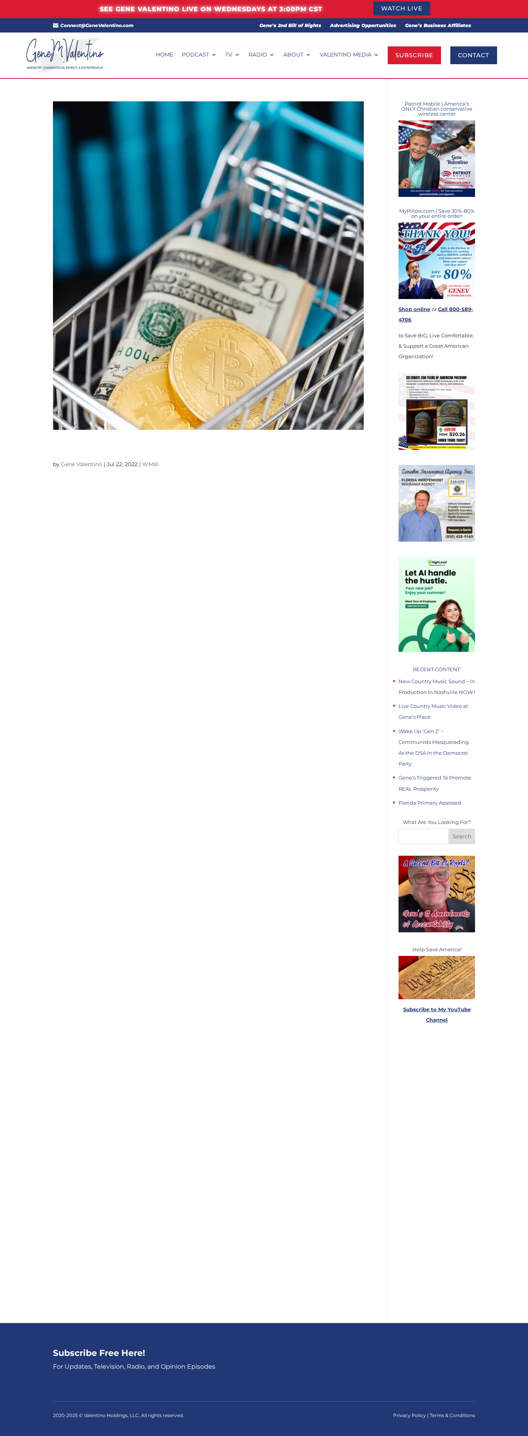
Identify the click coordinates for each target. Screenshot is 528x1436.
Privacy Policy (410, 1415)
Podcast (195, 55)
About (293, 55)
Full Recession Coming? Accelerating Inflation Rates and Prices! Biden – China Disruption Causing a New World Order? (189, 448)
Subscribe (414, 55)
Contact (473, 55)
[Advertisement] (437, 1174)
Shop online (414, 309)
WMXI (150, 464)
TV (228, 55)
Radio (258, 55)
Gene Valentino (81, 464)
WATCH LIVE (401, 8)
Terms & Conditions (452, 1415)
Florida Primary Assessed (430, 803)
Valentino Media (345, 55)
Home (164, 55)
